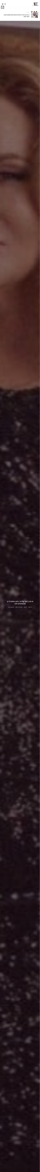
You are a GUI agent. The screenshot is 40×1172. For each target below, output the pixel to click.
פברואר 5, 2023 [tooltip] (18, 607)
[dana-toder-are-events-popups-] (34, 14)
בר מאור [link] (30, 607)
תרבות (28, 12)
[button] (5, 4)
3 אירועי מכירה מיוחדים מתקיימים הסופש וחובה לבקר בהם (16, 15)
